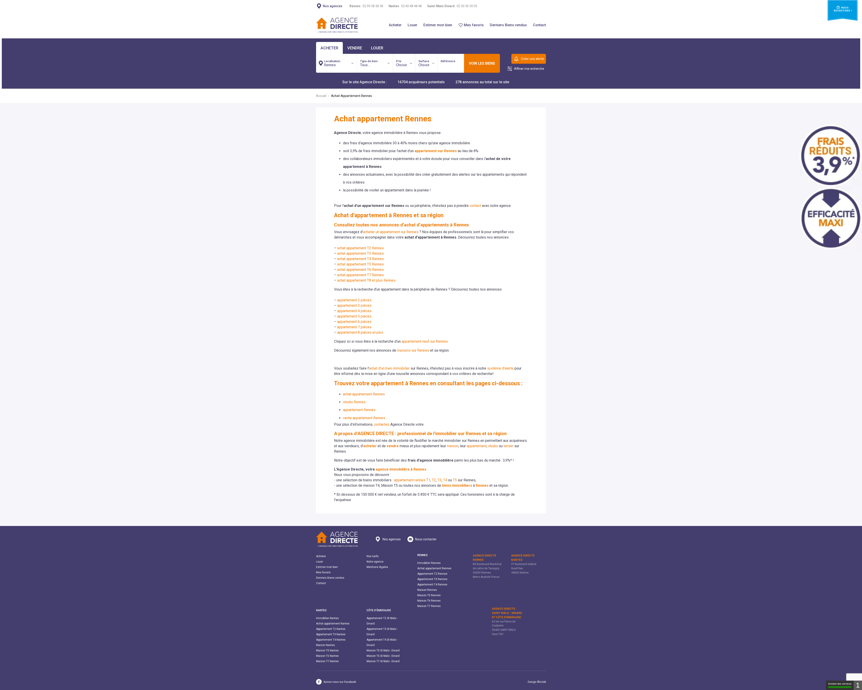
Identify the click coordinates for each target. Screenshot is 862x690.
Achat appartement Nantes (333, 623)
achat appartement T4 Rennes (360, 259)
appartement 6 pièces (354, 322)
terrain (508, 446)
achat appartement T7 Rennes (360, 275)
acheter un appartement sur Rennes (390, 232)
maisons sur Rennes (413, 350)
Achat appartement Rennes (434, 568)
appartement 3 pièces (354, 305)
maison (452, 446)
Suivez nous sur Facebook (339, 681)
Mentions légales (377, 567)
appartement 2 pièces (354, 300)
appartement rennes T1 (412, 480)
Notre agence (375, 561)
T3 (440, 480)
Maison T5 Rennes (429, 595)
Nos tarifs (373, 556)
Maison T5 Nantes (327, 650)
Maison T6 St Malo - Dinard (383, 655)
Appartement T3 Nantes (330, 634)
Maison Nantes (325, 645)
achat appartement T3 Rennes (360, 253)
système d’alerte (500, 368)
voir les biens (482, 63)
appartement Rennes (359, 410)
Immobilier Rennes (429, 563)
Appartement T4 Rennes (432, 584)
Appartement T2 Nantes (330, 629)
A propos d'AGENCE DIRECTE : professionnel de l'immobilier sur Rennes (407, 433)
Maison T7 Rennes (429, 606)
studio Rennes (354, 402)
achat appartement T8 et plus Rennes (366, 280)
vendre (354, 48)
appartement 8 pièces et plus (360, 332)
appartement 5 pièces (354, 316)
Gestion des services (839, 683)
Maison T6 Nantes (327, 655)
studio (493, 446)
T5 (455, 480)
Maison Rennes (427, 589)
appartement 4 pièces (354, 311)
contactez (381, 424)
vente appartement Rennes (364, 418)
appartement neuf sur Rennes (425, 341)
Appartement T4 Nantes (330, 639)
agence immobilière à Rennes (401, 469)
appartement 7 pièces (354, 327)
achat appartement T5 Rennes (360, 264)
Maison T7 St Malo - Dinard (383, 661)
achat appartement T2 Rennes (360, 248)
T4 (445, 480)
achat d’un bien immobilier (389, 368)
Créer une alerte (532, 59)
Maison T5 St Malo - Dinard (383, 650)
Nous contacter (426, 539)
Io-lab (542, 681)
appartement (476, 446)
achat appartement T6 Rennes (360, 269)
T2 (434, 480)
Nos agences (392, 539)
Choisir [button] (401, 63)
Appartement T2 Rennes (432, 573)
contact (475, 206)
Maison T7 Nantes (327, 661)
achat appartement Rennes (364, 394)
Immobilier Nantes (327, 618)
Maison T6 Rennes (429, 600)
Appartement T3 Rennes (432, 579)
